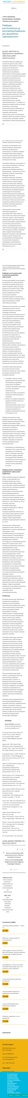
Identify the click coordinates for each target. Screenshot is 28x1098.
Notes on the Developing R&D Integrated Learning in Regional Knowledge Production (14, 862)
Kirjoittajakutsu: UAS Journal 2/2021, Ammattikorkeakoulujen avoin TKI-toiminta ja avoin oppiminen (12, 966)
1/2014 (4, 17)
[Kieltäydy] (26, 1085)
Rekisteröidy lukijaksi (8, 1071)
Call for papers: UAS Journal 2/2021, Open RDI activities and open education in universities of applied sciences (13, 952)
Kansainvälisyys (7, 19)
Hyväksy (11, 1095)
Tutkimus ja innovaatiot (10, 21)
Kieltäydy (17, 1095)
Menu (14, 8)
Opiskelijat (16, 19)
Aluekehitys (11, 17)
